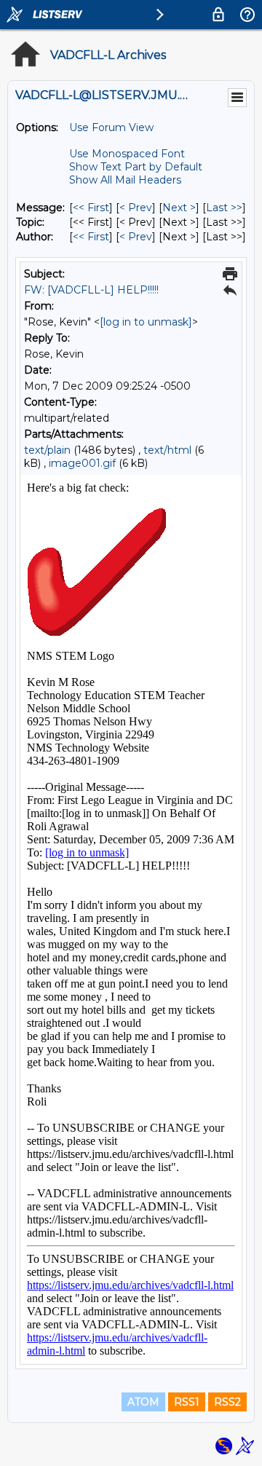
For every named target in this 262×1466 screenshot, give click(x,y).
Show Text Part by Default (135, 166)
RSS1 (186, 1401)
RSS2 (227, 1401)
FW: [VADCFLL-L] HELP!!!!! (91, 289)
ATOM (143, 1401)
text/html (167, 450)
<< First (91, 207)
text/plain (47, 450)
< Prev (135, 207)
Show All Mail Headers (125, 179)
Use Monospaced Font (127, 153)
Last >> (224, 207)
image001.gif (82, 463)
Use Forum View (111, 127)
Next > (179, 207)
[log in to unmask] (146, 321)
